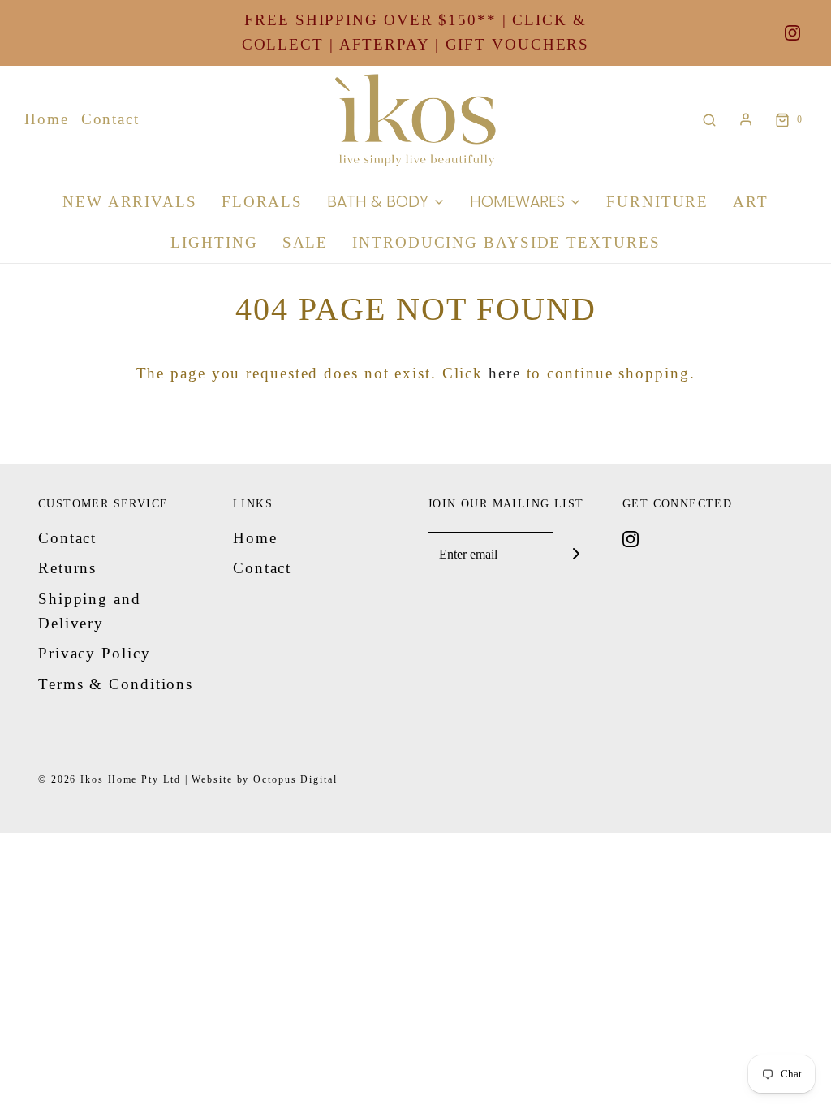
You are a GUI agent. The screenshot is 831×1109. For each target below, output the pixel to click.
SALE (305, 242)
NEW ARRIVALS (129, 201)
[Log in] (746, 119)
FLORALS (262, 201)
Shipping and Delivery (89, 611)
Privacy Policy (94, 653)
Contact (110, 118)
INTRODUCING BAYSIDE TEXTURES (506, 242)
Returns (67, 567)
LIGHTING (213, 242)
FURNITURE (657, 201)
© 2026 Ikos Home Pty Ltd (109, 779)
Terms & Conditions (115, 684)
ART (751, 201)
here (505, 373)
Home (46, 118)
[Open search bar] (709, 119)
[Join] (575, 554)
